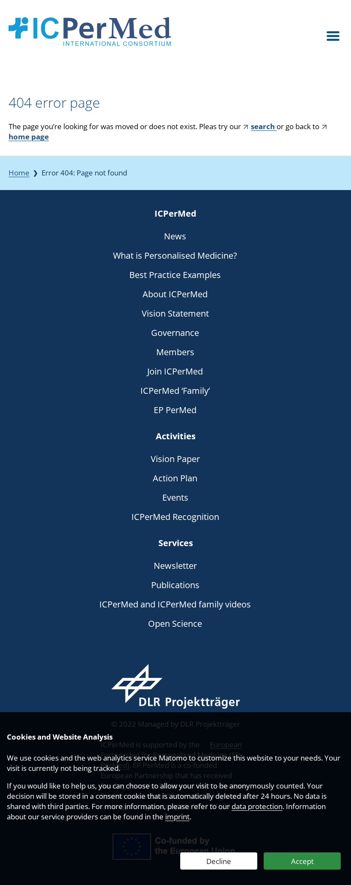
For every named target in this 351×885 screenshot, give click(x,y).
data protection (257, 806)
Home (19, 173)
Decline (218, 861)
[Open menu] (332, 36)
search (264, 126)
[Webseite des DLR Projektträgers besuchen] (175, 686)
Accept (302, 861)
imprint (177, 817)
